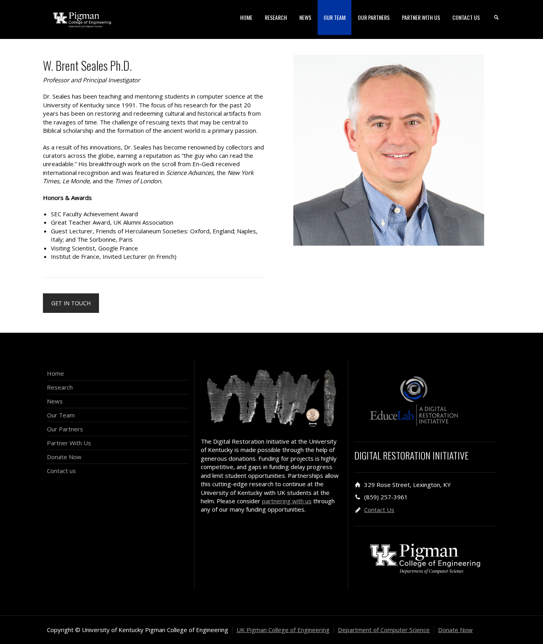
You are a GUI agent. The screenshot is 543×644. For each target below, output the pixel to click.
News (55, 401)
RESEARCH (276, 17)
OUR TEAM (334, 17)
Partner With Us (69, 443)
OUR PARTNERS (374, 17)
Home (55, 373)
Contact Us (379, 510)
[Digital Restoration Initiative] (82, 19)
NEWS (305, 17)
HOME (246, 17)
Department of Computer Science (384, 630)
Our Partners (65, 429)
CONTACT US (466, 17)
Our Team (61, 415)
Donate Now (64, 457)
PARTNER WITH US (421, 17)
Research (60, 387)
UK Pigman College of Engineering (283, 630)
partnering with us (287, 501)
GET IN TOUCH (71, 303)
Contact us (61, 471)
